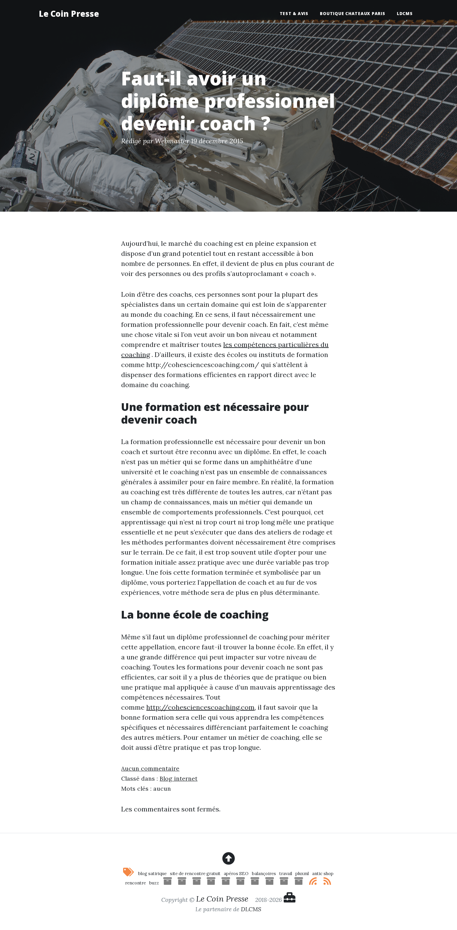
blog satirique (152, 873)
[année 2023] (196, 883)
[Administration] (289, 899)
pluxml (302, 873)
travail (285, 873)
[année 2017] (240, 883)
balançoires (264, 873)
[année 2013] (298, 883)
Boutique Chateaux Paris (352, 13)
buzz (154, 883)
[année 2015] (269, 883)
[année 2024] (182, 883)
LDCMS (405, 13)
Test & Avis (294, 13)
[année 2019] (211, 883)
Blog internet (178, 778)
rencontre (135, 883)
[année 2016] (255, 883)
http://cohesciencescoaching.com (200, 707)
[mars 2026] (167, 883)
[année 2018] (225, 883)
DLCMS (251, 909)
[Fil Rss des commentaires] (328, 883)
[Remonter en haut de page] (228, 858)
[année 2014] (284, 883)
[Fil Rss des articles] (313, 883)
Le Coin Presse (69, 13)
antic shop (323, 873)
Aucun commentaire (150, 768)
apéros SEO (236, 873)
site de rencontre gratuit (195, 873)
